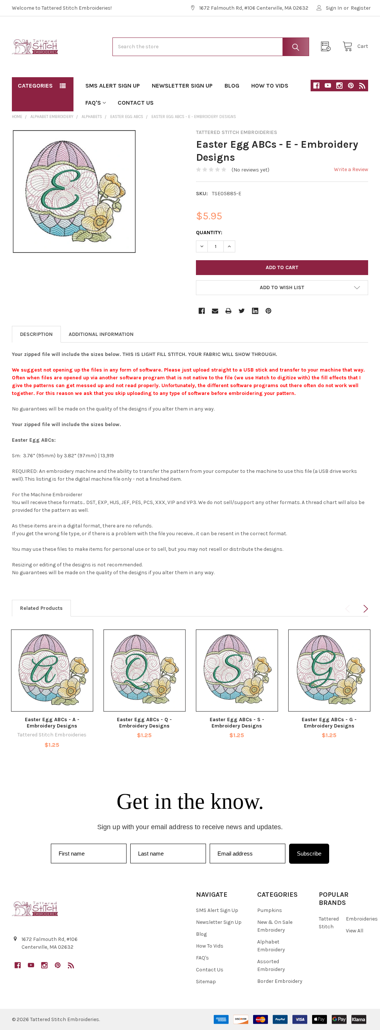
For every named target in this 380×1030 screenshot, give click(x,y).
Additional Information (101, 334)
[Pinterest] (351, 85)
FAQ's (93, 102)
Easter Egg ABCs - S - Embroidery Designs (237, 722)
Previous (349, 609)
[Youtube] (328, 85)
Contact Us (136, 102)
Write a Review (351, 169)
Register (361, 8)
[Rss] (362, 85)
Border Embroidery (279, 981)
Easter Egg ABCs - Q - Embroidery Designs (144, 722)
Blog (232, 85)
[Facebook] (316, 85)
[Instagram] (339, 85)
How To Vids (269, 85)
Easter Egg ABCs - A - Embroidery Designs (52, 722)
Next (364, 609)
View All (354, 931)
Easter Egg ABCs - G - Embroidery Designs (329, 722)
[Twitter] (242, 311)
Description (36, 334)
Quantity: (209, 232)
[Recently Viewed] (327, 46)
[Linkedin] (255, 311)
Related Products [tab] (41, 608)
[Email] (215, 311)
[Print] (228, 311)
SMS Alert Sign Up (112, 85)
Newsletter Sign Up (182, 85)
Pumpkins (269, 910)
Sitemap (206, 981)
